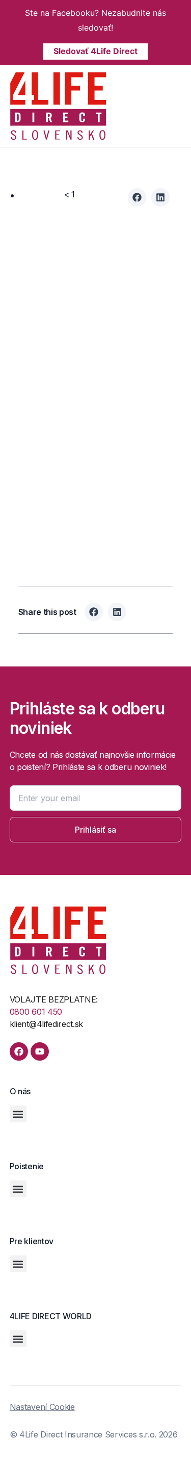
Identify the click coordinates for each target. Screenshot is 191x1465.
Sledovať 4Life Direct (95, 51)
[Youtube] (40, 1051)
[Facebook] (19, 1051)
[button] (178, 107)
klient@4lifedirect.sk (46, 1024)
